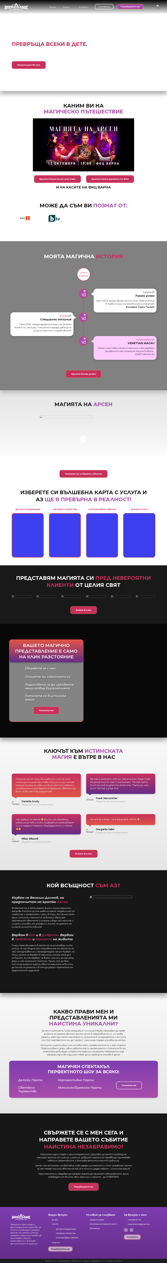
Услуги (66, 7)
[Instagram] (131, 1230)
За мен (53, 7)
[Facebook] (126, 1230)
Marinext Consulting (114, 1261)
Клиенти (83, 7)
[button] (67, 7)
